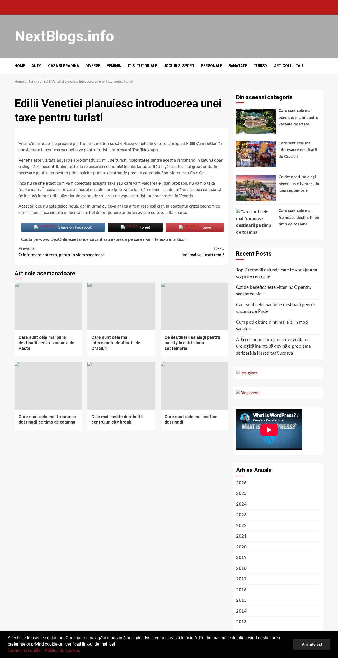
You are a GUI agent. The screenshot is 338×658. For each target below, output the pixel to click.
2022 (241, 525)
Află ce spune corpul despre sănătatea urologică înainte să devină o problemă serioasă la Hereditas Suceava (273, 346)
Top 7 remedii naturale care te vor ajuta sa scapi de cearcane (276, 273)
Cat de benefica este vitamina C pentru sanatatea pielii (273, 291)
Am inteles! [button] (312, 644)
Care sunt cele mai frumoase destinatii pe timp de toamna (48, 386)
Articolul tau (288, 66)
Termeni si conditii (24, 650)
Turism (260, 66)
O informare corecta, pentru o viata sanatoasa (61, 251)
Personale (211, 66)
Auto (36, 66)
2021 (241, 536)
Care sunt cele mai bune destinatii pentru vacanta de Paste (48, 306)
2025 (241, 493)
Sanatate (237, 66)
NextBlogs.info (64, 36)
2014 (241, 611)
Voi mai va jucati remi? (203, 251)
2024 (241, 504)
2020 (241, 547)
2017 (241, 579)
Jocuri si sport (179, 66)
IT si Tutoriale (142, 66)
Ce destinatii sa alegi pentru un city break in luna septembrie (194, 306)
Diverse (92, 66)
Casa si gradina (63, 66)
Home (20, 66)
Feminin (114, 66)
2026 (241, 483)
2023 (241, 515)
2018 (241, 568)
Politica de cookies (62, 650)
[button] (82, 651)
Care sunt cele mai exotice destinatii (194, 386)
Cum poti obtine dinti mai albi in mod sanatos (272, 325)
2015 (241, 600)
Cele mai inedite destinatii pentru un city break (121, 386)
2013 (241, 621)
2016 (241, 590)
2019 (241, 557)
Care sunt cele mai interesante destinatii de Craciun (121, 306)
